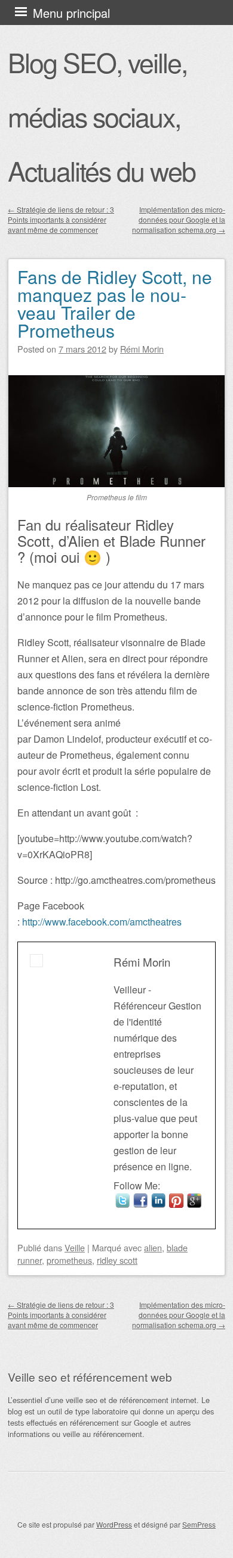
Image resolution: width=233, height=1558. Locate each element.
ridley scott (117, 1260)
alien (153, 1247)
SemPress (199, 1524)
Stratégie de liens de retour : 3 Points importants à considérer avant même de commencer (61, 219)
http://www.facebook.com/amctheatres (102, 921)
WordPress (114, 1524)
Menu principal (71, 12)
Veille (75, 1247)
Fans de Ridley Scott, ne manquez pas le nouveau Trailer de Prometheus (114, 303)
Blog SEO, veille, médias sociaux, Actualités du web (101, 116)
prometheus (69, 1260)
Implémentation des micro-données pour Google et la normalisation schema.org (178, 219)
